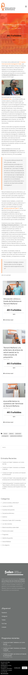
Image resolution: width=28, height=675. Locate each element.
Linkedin (4, 627)
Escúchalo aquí (9, 320)
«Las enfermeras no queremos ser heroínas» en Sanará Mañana (13, 403)
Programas (5, 534)
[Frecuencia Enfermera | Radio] (8, 6)
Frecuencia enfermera (8, 513)
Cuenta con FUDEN (7, 506)
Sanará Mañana (6, 541)
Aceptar (24, 667)
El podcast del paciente (8, 510)
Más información (4, 673)
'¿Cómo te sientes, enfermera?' (10, 503)
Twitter (4, 620)
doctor (5, 433)
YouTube (4, 623)
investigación (5, 436)
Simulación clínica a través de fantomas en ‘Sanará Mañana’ (12, 301)
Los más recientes (7, 524)
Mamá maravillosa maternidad (10, 527)
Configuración (17, 667)
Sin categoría (5, 545)
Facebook (4, 612)
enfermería (18, 433)
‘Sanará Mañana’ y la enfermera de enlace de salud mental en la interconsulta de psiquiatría (13, 352)
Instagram (4, 616)
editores (11, 433)
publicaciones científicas (16, 436)
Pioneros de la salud (7, 531)
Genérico (4, 517)
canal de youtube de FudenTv (11, 208)
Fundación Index (7, 99)
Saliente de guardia (7, 538)
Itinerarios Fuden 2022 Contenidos (11, 520)
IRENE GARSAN (18, 28)
